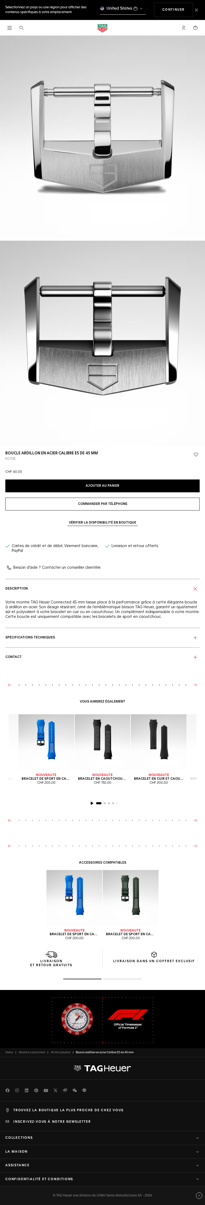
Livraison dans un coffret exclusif (154, 961)
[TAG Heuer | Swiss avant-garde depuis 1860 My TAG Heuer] (102, 1068)
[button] (183, 28)
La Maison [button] (16, 1151)
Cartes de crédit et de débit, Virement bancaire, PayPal (55, 548)
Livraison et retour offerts (135, 546)
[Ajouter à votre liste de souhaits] (196, 454)
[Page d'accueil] (102, 28)
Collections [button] (19, 1138)
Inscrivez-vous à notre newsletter (52, 1122)
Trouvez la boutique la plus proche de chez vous (68, 1110)
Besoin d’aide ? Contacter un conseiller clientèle (57, 568)
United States (119, 8)
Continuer (177, 9)
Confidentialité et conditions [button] (39, 1179)
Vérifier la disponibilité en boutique (102, 522)
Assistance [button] (17, 1165)
